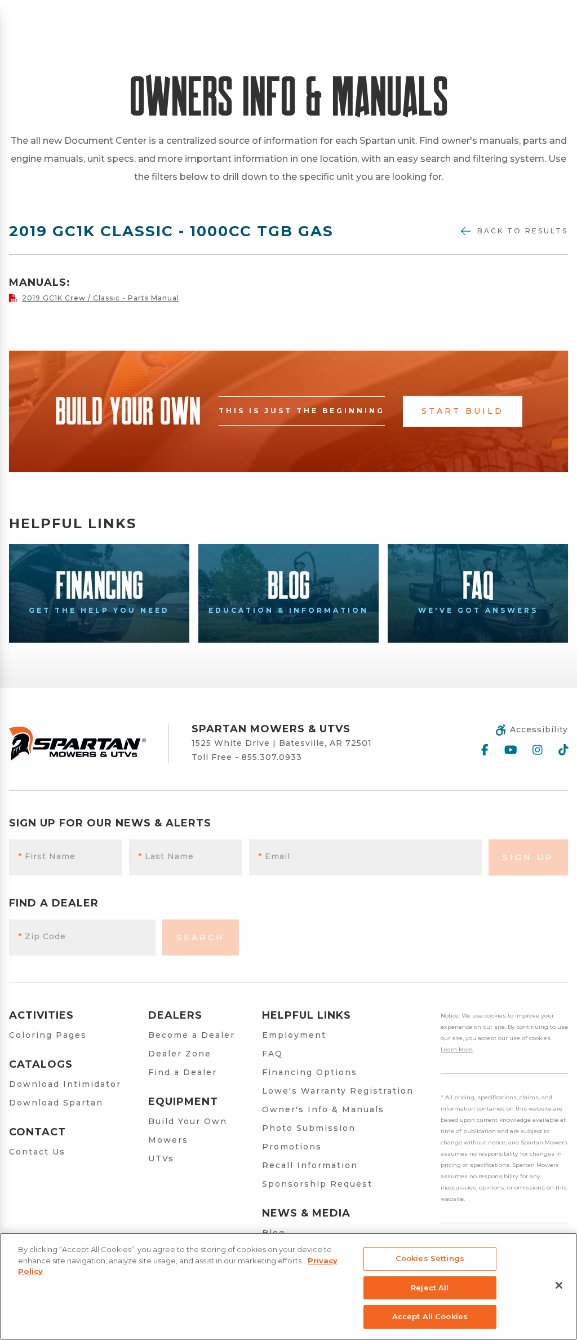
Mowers (168, 1140)
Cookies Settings (430, 1258)
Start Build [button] (462, 411)
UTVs (161, 1158)
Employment (294, 1035)
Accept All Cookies (430, 1316)
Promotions (292, 1147)
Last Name (166, 856)
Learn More (457, 1049)
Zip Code (42, 936)
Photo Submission (309, 1128)
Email (274, 856)
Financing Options (309, 1072)
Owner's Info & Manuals (323, 1109)
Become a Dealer (191, 1035)
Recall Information (310, 1165)
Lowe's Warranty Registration (338, 1091)
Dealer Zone (179, 1054)
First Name (47, 856)
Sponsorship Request (317, 1184)
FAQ (272, 1054)
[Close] (559, 1285)
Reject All (430, 1287)
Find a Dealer (182, 1072)
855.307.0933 (272, 757)
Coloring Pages (48, 1035)
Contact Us (37, 1152)
